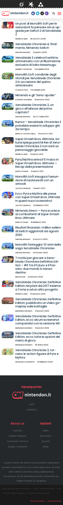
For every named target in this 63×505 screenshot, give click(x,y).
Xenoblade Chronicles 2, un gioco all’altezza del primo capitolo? (34, 108)
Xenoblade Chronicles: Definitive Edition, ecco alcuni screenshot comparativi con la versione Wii (38, 319)
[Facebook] (33, 13)
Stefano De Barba (23, 99)
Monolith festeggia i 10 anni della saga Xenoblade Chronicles (38, 246)
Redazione (20, 277)
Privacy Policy (37, 501)
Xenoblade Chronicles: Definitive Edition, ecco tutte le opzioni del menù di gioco (38, 336)
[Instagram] (42, 13)
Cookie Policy (54, 501)
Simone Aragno (22, 52)
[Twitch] (47, 13)
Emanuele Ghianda (23, 311)
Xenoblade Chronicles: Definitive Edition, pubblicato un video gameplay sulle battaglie (38, 302)
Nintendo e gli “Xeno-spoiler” (35, 95)
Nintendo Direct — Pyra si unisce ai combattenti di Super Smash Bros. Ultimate (37, 214)
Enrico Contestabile (25, 133)
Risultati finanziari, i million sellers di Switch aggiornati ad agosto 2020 (38, 231)
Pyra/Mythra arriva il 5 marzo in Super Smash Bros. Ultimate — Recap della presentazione (36, 163)
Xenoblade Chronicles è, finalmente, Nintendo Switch (36, 46)
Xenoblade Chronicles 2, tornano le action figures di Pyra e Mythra (36, 353)
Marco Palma (21, 171)
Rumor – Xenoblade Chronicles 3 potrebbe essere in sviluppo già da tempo (38, 125)
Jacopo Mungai (23, 188)
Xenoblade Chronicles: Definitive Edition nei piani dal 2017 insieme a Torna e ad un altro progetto (38, 285)
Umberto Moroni (23, 69)
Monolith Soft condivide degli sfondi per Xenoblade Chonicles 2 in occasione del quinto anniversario (37, 80)
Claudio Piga (21, 90)
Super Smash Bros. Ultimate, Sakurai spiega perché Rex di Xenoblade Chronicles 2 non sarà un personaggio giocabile (38, 144)
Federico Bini (21, 39)
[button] (53, 13)
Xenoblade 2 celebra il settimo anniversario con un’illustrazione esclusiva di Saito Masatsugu (37, 61)
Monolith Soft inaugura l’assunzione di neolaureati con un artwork (37, 180)
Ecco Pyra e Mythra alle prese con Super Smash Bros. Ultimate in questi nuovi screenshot (37, 197)
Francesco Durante (25, 362)
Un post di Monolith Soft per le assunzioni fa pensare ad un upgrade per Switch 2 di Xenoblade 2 (38, 29)
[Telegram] (37, 13)
